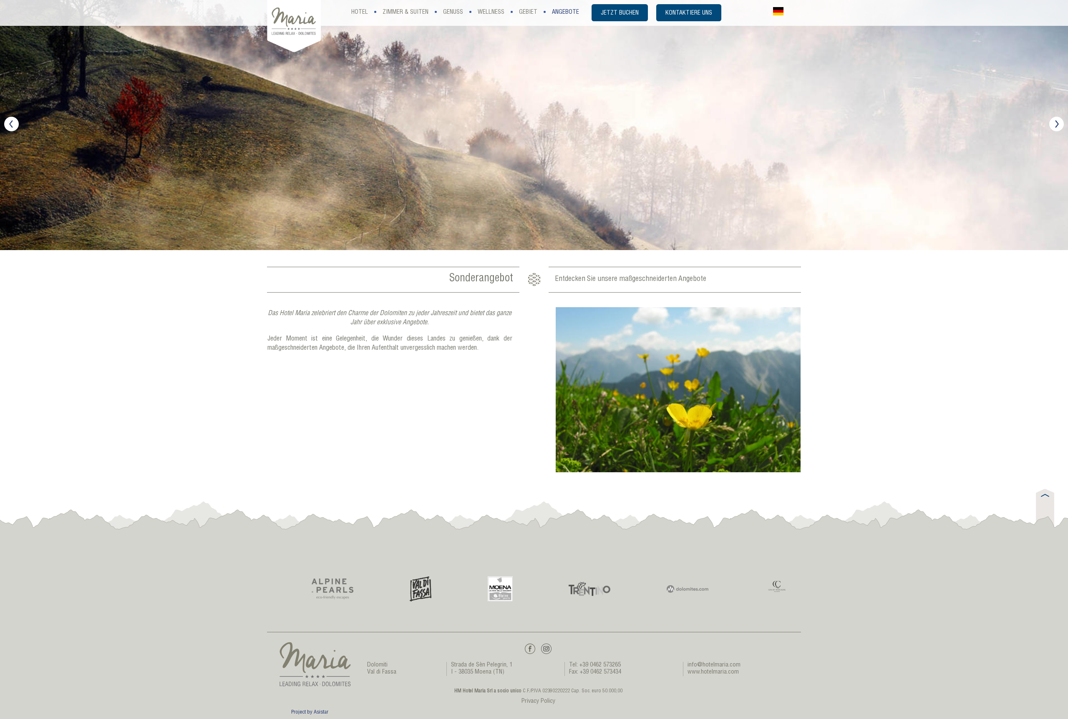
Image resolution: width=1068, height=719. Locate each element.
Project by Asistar (309, 712)
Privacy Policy (538, 701)
